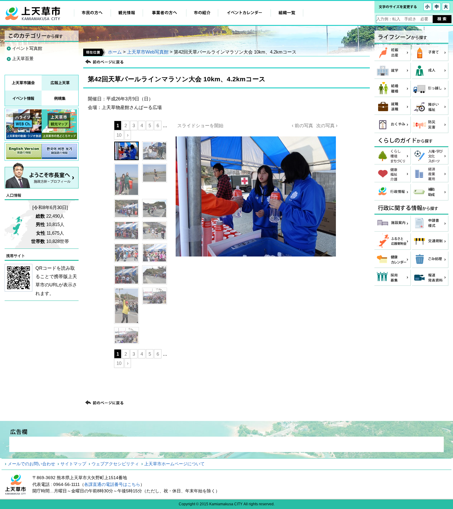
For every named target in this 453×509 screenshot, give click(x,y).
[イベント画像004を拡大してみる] (154, 173)
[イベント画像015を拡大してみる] (126, 335)
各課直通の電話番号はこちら (112, 484)
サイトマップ (73, 463)
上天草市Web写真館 (148, 52)
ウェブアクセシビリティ (115, 463)
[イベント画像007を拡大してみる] (126, 230)
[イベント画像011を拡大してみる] (126, 275)
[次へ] (256, 249)
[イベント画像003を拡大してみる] (126, 180)
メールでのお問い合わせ (31, 463)
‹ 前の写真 (302, 125)
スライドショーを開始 (200, 125)
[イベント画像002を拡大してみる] (154, 150)
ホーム (115, 52)
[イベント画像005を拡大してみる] (126, 208)
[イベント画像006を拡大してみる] (154, 208)
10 (118, 135)
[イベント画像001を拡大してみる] (126, 150)
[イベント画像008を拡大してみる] (154, 230)
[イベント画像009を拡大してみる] (126, 252)
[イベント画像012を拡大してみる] (154, 275)
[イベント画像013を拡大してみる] (126, 306)
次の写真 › (326, 125)
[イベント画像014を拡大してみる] (154, 296)
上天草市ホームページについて (174, 463)
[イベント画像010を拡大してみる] (154, 252)
